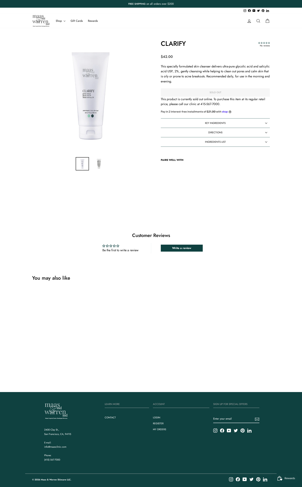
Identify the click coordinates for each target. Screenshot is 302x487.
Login (156, 417)
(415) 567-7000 (52, 459)
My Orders (159, 429)
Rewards (93, 21)
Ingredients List (215, 142)
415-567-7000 (209, 104)
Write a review (181, 248)
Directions (215, 132)
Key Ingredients (215, 123)
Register (158, 423)
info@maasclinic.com (55, 446)
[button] (264, 43)
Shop (59, 21)
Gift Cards (77, 21)
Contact (110, 417)
